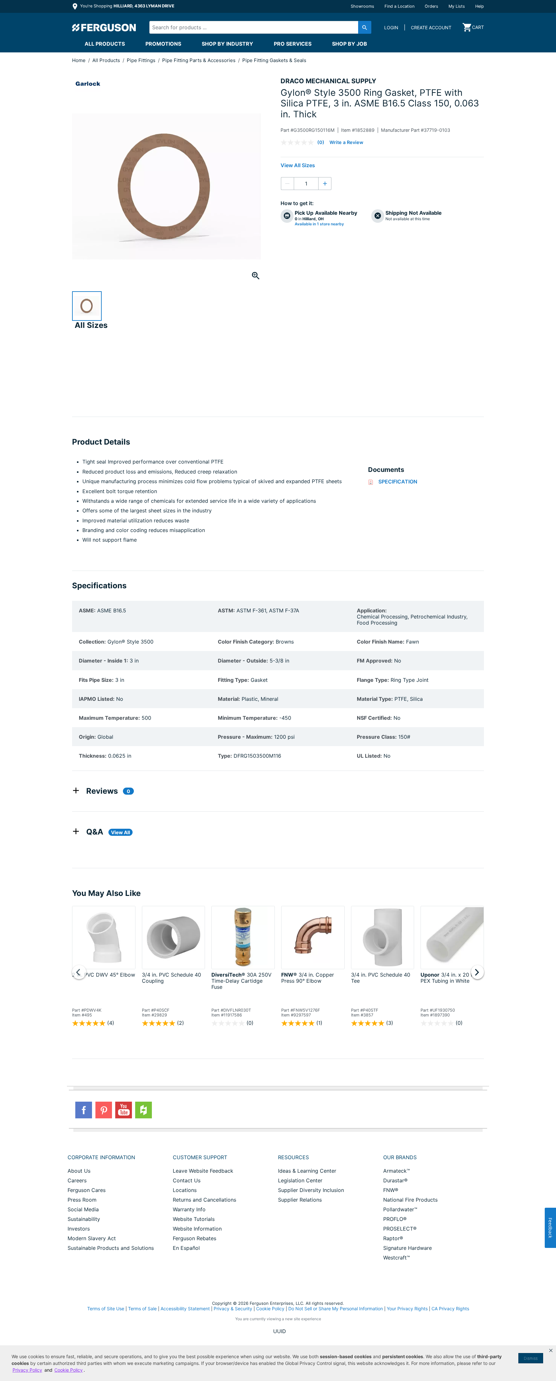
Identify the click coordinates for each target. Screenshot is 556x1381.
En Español (186, 1248)
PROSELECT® (400, 1228)
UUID (279, 1331)
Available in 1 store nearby (319, 224)
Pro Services (292, 44)
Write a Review (346, 142)
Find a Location (399, 6)
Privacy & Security (233, 1308)
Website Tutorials (194, 1219)
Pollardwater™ (400, 1209)
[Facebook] (83, 1110)
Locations (185, 1190)
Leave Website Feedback (203, 1171)
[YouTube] (123, 1110)
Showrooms (362, 6)
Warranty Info (189, 1209)
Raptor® (393, 1238)
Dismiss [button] (531, 1358)
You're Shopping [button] (126, 6)
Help (479, 6)
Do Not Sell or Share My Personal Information (335, 1308)
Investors (79, 1228)
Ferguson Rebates (194, 1238)
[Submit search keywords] (364, 27)
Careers (77, 1180)
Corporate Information (101, 1157)
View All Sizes (298, 165)
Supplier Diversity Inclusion (311, 1190)
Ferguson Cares (87, 1190)
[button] (551, 1350)
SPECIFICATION (397, 481)
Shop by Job (349, 44)
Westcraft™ (396, 1257)
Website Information (197, 1228)
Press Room (82, 1199)
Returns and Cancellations (204, 1199)
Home (79, 60)
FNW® (390, 1190)
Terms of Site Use (105, 1308)
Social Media (83, 1209)
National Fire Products (410, 1199)
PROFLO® (395, 1219)
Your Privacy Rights (407, 1308)
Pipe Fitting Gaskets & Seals (274, 60)
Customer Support (200, 1157)
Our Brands (400, 1157)
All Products (105, 44)
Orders (431, 6)
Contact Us (186, 1180)
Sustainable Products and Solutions (111, 1248)
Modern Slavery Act (92, 1238)
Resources (293, 1157)
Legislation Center (300, 1180)
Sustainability (84, 1219)
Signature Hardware (407, 1248)
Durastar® (395, 1180)
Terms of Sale (142, 1308)
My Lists (457, 6)
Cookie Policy (270, 1308)
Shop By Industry (227, 44)
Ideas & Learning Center (307, 1171)
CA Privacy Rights (450, 1308)
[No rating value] (299, 142)
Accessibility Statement (185, 1308)
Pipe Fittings (142, 60)
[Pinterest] (103, 1110)
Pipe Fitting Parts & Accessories (199, 60)
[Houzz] (143, 1110)
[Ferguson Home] (104, 27)
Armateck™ (396, 1171)
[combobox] (254, 27)
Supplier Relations (300, 1199)
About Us (79, 1171)
